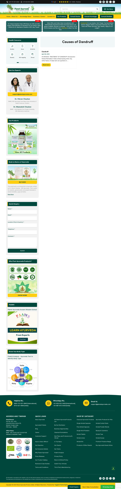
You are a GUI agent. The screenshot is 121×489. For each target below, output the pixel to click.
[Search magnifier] (97, 9)
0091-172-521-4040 (20, 403)
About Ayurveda (40, 419)
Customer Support (40, 436)
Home (8, 16)
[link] (24, 26)
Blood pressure (22, 59)
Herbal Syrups (100, 438)
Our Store (110, 9)
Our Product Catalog (41, 460)
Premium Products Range (103, 441)
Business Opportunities (61, 429)
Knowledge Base (25, 16)
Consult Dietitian (106, 16)
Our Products (61, 16)
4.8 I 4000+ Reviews (75, 2)
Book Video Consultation (91, 487)
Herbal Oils (80, 441)
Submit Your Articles (60, 463)
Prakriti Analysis (59, 452)
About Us (14, 16)
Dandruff (45, 52)
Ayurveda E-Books (40, 425)
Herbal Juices (81, 438)
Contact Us (51, 16)
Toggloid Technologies (61, 484)
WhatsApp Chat (108, 487)
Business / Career (39, 16)
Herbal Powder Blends (102, 427)
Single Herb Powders (83, 430)
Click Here (64, 28)
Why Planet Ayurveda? (41, 452)
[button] (19, 62)
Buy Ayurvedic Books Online (104, 445)
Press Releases (39, 456)
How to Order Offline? (41, 441)
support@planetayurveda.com (22, 94)
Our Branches (39, 445)
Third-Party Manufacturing (62, 467)
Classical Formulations (61, 432)
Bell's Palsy (22, 49)
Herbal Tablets (81, 434)
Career (37, 432)
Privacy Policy (58, 456)
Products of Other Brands (84, 445)
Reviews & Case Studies (42, 463)
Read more (46, 65)
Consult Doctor (75, 16)
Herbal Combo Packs (102, 423)
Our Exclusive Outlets (41, 449)
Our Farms (57, 449)
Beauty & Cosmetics (102, 430)
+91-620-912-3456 (59, 403)
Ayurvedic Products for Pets (104, 419)
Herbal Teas (99, 434)
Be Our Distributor (59, 425)
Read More (11, 194)
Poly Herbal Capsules (83, 427)
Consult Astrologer (90, 16)
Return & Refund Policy (61, 460)
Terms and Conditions (41, 467)
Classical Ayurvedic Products (85, 419)
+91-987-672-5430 (59, 405)
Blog (36, 429)
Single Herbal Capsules (84, 423)
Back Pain (32, 59)
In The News (58, 441)
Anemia (12, 59)
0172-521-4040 (19, 405)
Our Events (57, 445)
